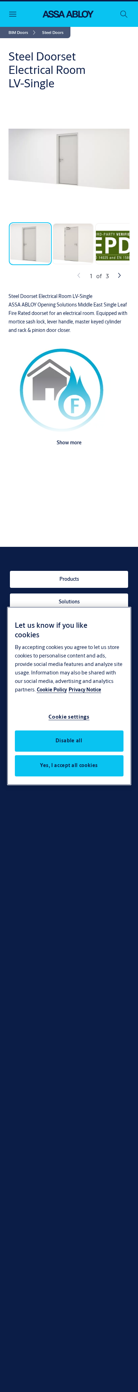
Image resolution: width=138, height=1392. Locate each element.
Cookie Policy (52, 690)
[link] (23, 32)
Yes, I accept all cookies (69, 765)
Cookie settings (69, 717)
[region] (69, 696)
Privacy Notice (85, 690)
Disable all (69, 741)
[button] (52, 32)
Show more (69, 442)
